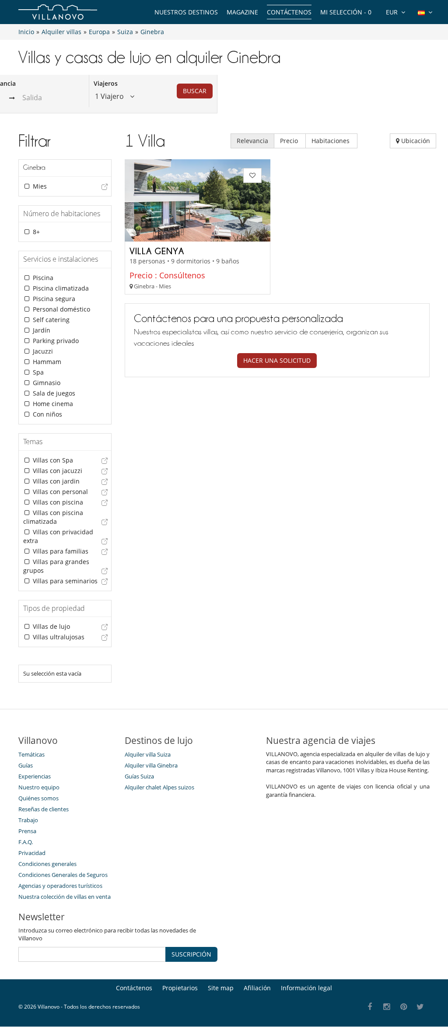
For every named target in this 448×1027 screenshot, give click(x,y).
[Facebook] (370, 1007)
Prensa (27, 831)
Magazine (242, 12)
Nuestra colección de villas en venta (64, 897)
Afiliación (257, 988)
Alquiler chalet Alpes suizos (159, 787)
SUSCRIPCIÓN (191, 954)
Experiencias (34, 776)
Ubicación (414, 141)
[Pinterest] (404, 1007)
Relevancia (252, 141)
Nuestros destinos (186, 12)
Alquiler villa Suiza (148, 754)
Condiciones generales (47, 864)
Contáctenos (289, 12)
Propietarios (180, 988)
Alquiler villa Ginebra (151, 765)
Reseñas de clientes (43, 809)
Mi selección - (345, 12)
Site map (221, 988)
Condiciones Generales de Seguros (63, 875)
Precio (290, 141)
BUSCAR (194, 91)
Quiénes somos (38, 798)
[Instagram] (387, 1007)
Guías (25, 765)
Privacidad (32, 853)
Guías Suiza (139, 776)
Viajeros (106, 83)
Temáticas (31, 754)
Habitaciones (331, 141)
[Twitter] (421, 1007)
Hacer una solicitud (277, 360)
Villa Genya (157, 251)
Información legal (306, 988)
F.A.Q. (25, 842)
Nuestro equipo (39, 787)
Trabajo (28, 820)
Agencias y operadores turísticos (60, 886)
